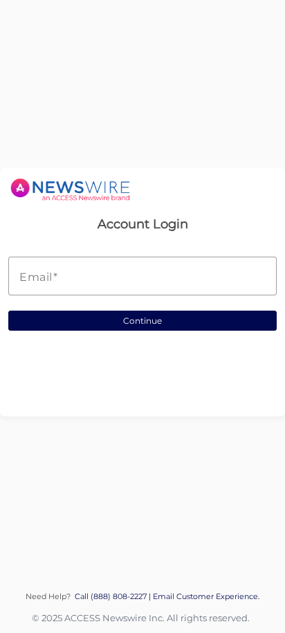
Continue (142, 320)
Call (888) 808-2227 (112, 596)
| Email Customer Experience (203, 596)
